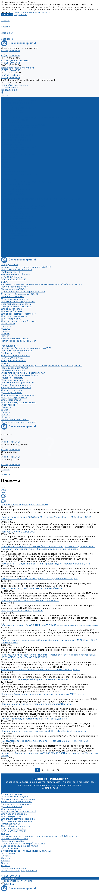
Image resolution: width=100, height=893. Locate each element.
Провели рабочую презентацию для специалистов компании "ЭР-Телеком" (43, 694)
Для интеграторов (11, 152)
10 (58, 770)
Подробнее (20, 14)
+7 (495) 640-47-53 (10, 457)
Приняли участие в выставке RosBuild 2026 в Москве (30, 600)
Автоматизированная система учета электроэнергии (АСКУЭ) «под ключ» (41, 117)
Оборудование (9, 179)
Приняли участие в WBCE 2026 (18, 532)
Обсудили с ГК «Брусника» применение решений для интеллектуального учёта (45, 564)
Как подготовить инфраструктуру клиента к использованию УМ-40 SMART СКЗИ (45, 741)
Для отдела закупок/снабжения (18, 154)
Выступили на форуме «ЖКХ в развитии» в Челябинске (31, 588)
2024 (3, 495)
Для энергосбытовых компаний (18, 147)
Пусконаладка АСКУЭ (13, 122)
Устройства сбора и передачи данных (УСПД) (26, 100)
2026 (3, 490)
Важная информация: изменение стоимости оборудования (34, 719)
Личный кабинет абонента (15, 108)
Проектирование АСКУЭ (14, 120)
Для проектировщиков (14, 149)
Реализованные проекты (15, 172)
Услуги (5, 196)
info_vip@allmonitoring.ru (14, 85)
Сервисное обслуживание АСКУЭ (19, 127)
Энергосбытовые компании (16, 137)
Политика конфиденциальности (19, 174)
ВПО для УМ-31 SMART (13, 110)
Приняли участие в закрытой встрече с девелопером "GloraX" (35, 679)
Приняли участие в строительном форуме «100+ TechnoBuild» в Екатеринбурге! (45, 731)
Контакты (6, 159)
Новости (5, 865)
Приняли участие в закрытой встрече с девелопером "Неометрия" (37, 704)
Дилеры (5, 162)
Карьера (5, 164)
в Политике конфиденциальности (31, 12)
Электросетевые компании (16, 140)
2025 (3, 492)
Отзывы (5, 167)
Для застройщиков (11, 144)
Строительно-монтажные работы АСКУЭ (23, 125)
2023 (3, 497)
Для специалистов (11, 223)
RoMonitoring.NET (10, 105)
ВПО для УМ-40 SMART (13, 112)
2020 (4, 502)
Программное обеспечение (16, 184)
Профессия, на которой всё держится (22, 610)
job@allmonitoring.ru (12, 75)
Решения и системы (12, 211)
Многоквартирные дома (14, 132)
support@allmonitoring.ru (15, 60)
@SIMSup (9, 884)
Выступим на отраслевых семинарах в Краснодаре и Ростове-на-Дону (39, 578)
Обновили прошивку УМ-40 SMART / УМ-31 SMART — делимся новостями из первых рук (49, 625)
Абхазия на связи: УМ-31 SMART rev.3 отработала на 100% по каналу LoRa (40, 669)
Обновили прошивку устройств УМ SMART (24, 504)
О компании (8, 238)
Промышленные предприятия (18, 135)
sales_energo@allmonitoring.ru (17, 68)
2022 (3, 500)
